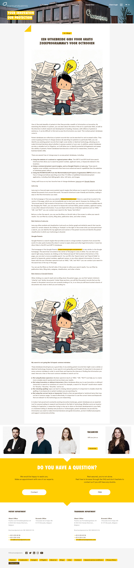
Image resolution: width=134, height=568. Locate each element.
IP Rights (43, 560)
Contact (34, 492)
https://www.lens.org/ (68, 199)
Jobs (69, 560)
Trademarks (60, 5)
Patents (45, 5)
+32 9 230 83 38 (14, 535)
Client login (113, 5)
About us (53, 560)
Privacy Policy (111, 560)
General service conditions (94, 560)
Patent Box (90, 5)
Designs (75, 5)
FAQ (100, 492)
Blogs (68, 33)
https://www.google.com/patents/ (70, 249)
